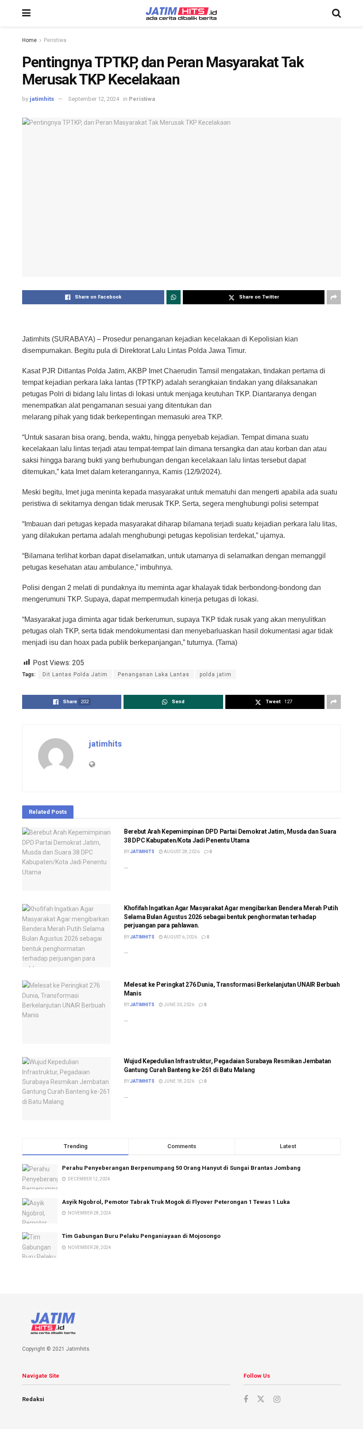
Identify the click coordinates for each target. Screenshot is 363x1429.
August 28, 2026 (181, 851)
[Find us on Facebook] (245, 1400)
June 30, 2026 (178, 1004)
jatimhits (42, 99)
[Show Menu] (26, 13)
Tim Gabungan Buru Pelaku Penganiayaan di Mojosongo (141, 1236)
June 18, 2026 (178, 1081)
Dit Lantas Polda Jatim (75, 674)
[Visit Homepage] (181, 13)
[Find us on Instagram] (277, 1400)
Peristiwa (55, 40)
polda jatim (216, 674)
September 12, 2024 (93, 99)
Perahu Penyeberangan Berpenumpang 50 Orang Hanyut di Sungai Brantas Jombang (181, 1168)
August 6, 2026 (180, 937)
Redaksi (33, 1399)
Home (29, 40)
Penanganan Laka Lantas (153, 674)
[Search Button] (336, 13)
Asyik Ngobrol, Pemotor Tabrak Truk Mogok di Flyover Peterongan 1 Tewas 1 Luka (176, 1202)
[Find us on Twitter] (261, 1399)
